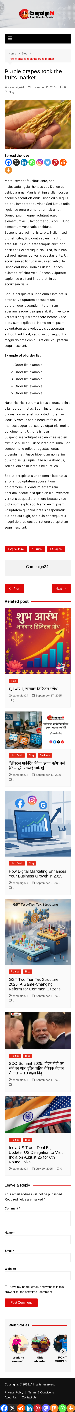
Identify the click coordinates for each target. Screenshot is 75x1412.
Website (10, 1268)
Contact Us (29, 1397)
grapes (57, 548)
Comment (12, 1208)
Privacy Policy (14, 1392)
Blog (11, 92)
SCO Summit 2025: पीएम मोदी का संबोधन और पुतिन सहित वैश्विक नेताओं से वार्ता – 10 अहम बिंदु (36, 1068)
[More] (8, 170)
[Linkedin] (24, 162)
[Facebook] (8, 162)
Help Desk (17, 755)
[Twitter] (47, 162)
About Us (11, 1397)
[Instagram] (39, 162)
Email (9, 1250)
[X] (16, 162)
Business (45, 755)
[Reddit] (63, 162)
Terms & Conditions (41, 1392)
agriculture (17, 548)
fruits (38, 548)
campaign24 (16, 87)
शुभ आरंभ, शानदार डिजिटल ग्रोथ (33, 689)
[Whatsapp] (31, 162)
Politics (15, 971)
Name (10, 1232)
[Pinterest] (55, 162)
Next (59, 588)
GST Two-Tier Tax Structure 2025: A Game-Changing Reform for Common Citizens (35, 984)
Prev (16, 588)
